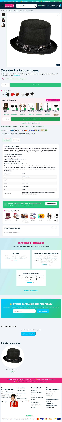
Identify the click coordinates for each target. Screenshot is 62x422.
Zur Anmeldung (43, 311)
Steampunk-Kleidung (8, 10)
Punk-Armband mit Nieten (55, 111)
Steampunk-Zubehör (19, 10)
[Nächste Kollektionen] (56, 217)
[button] (8, 85)
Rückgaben (34, 407)
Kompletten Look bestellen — (36, 119)
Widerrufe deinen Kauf (36, 404)
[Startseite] (1, 10)
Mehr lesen (17, 75)
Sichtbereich (2, 5)
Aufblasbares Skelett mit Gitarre (47, 111)
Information (20, 388)
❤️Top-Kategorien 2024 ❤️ (22, 401)
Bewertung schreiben (28, 334)
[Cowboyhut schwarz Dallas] (32, 94)
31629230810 (10, 397)
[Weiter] (56, 227)
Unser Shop (32, 133)
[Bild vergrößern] (58, 14)
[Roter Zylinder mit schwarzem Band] (13, 94)
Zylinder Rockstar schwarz (12, 369)
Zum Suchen (35, 6)
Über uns (18, 395)
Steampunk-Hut (29, 10)
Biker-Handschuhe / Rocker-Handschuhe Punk (22, 111)
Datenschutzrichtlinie (21, 398)
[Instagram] (2, 401)
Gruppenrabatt (34, 402)
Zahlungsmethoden (35, 395)
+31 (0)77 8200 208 (8, 392)
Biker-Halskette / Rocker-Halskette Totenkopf (31, 111)
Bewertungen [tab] (16, 140)
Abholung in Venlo (20, 390)
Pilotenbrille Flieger (14, 110)
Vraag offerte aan (51, 203)
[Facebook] (5, 401)
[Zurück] (52, 227)
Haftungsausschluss (21, 393)
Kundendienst (36, 388)
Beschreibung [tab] (7, 140)
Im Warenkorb (35, 84)
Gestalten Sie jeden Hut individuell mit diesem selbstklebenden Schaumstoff (39, 111)
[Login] (57, 5)
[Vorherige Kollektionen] (5, 217)
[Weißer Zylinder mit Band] (22, 94)
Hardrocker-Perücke (6, 111)
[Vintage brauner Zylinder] (17, 94)
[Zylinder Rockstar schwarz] (8, 94)
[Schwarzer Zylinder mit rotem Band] (27, 94)
